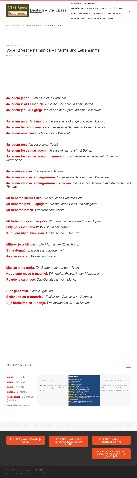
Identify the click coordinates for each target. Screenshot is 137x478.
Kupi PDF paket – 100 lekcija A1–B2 (25, 440)
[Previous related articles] (123, 369)
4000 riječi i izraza (18, 25)
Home (8, 25)
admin (11, 55)
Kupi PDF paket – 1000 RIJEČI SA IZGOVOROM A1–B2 (68, 441)
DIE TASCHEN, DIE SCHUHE (112, 380)
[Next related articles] (128, 369)
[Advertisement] (55, 37)
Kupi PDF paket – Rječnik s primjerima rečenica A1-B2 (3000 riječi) (111, 454)
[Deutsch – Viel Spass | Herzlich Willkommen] (17, 10)
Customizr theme (41, 474)
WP (17, 474)
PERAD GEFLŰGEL (46, 380)
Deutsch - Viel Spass (23, 469)
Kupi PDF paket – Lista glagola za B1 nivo (111, 440)
